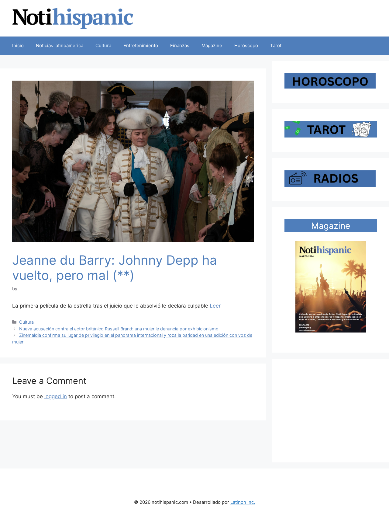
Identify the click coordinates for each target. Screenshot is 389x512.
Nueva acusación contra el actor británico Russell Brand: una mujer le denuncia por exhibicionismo (119, 328)
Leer (215, 306)
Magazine (211, 45)
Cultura (103, 45)
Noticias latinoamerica (59, 45)
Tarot (275, 45)
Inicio (18, 45)
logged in (55, 396)
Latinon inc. (242, 502)
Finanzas (179, 45)
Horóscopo (246, 45)
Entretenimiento (140, 45)
